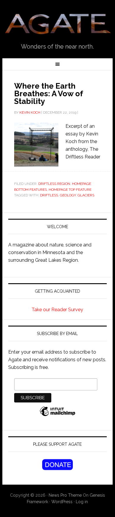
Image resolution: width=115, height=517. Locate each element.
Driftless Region (54, 184)
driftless (49, 195)
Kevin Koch (29, 112)
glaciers (86, 195)
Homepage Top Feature (70, 190)
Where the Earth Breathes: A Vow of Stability (48, 94)
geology (68, 195)
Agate (57, 24)
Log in (82, 501)
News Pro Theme (65, 495)
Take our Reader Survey (57, 309)
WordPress (62, 501)
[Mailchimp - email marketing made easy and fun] (57, 414)
